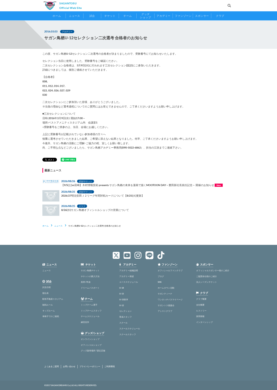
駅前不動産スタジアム (52, 299)
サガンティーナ (165, 293)
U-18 (121, 288)
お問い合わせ (69, 366)
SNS (159, 282)
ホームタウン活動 (166, 288)
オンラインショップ (90, 339)
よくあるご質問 (51, 366)
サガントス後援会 (166, 305)
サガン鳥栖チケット (90, 270)
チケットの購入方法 (90, 276)
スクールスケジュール (129, 328)
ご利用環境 (109, 366)
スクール (123, 322)
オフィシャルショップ (91, 345)
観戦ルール (47, 304)
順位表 (45, 293)
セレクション (125, 311)
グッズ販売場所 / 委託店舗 (93, 350)
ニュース (58, 225)
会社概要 (200, 304)
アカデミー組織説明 (128, 270)
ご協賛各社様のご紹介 (206, 276)
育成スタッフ (125, 317)
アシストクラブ (165, 311)
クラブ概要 (201, 299)
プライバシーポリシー (90, 366)
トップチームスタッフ (91, 310)
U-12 (121, 305)
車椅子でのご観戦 (50, 316)
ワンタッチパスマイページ (170, 299)
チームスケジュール (90, 316)
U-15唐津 (123, 299)
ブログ (161, 276)
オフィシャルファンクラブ (170, 270)
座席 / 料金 (86, 282)
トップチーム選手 (89, 304)
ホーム (45, 225)
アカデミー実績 (126, 276)
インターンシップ (204, 322)
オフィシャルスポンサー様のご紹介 (212, 270)
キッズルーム (48, 310)
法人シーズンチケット (206, 282)
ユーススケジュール (128, 282)
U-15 (121, 293)
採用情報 (200, 316)
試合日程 (46, 287)
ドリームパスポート (90, 288)
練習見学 (85, 322)
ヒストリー (201, 310)
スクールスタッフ (127, 334)
